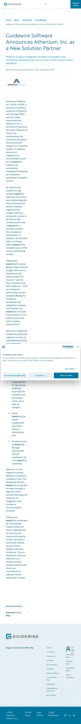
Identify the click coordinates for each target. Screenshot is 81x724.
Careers (49, 648)
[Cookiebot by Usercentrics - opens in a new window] (64, 346)
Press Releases (41, 20)
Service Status (51, 695)
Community (51, 652)
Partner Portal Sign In (70, 676)
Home (8, 20)
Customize (39, 375)
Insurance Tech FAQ (52, 678)
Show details (69, 369)
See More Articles (14, 606)
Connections (51, 656)
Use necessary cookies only (15, 375)
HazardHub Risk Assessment (52, 689)
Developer (50, 660)
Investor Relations (53, 673)
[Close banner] (78, 347)
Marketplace (51, 684)
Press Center (27, 20)
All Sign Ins (72, 649)
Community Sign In (70, 655)
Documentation (52, 664)
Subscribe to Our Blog (13, 614)
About (16, 20)
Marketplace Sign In (70, 669)
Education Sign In (69, 662)
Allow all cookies (66, 375)
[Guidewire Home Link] (22, 636)
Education (50, 669)
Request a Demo (76, 4)
